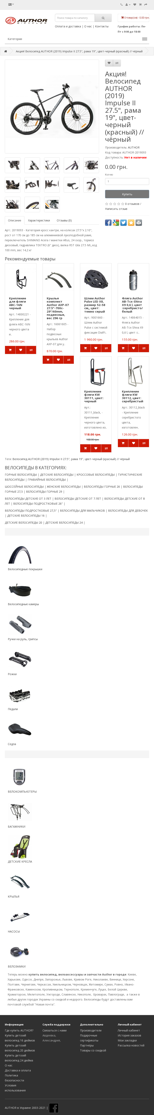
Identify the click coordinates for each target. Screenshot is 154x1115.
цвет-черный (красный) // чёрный (107, 459)
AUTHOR (134, 147)
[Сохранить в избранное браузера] (131, 222)
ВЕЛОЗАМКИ (16, 966)
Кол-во (109, 174)
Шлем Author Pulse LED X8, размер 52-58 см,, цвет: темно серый (94, 304)
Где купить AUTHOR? (19, 1030)
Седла (12, 744)
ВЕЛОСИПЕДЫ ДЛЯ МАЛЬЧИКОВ (82, 510)
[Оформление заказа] (145, 4)
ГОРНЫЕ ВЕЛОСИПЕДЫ (21, 474)
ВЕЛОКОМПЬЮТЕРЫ (22, 791)
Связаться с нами (55, 1030)
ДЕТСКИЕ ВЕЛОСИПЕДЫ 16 (26, 515)
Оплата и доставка (68, 26)
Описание (14, 220)
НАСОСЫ (14, 931)
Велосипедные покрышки (25, 569)
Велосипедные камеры (23, 604)
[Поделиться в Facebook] (108, 222)
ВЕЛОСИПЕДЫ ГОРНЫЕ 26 (102, 486)
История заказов (129, 1035)
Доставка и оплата (18, 1070)
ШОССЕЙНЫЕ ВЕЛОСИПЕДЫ (24, 486)
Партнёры (87, 1045)
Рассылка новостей (131, 1045)
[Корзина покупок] (140, 4)
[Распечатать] (139, 222)
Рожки (12, 674)
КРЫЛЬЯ (13, 896)
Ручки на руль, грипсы (23, 639)
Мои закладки (127, 1040)
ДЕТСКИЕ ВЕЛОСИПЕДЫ (56, 474)
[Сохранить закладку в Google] (116, 222)
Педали (13, 709)
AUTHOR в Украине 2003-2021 (25, 1108)
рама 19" (77, 459)
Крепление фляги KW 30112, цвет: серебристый (132, 396)
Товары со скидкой (93, 1050)
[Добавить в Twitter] (123, 222)
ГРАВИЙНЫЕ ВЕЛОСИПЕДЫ (47, 479)
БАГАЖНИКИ (16, 826)
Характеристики (39, 220)
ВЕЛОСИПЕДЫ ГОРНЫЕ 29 (44, 491)
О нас (88, 26)
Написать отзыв (116, 209)
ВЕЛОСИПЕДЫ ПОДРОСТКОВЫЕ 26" (38, 503)
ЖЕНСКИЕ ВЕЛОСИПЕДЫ (64, 486)
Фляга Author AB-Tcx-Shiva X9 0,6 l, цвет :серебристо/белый (132, 304)
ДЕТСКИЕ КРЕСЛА (20, 861)
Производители (90, 1030)
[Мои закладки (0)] (134, 4)
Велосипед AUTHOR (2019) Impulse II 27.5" (41, 459)
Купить (127, 194)
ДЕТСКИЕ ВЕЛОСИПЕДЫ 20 (23, 522)
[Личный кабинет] (128, 4)
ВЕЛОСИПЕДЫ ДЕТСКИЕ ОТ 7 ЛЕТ (78, 498)
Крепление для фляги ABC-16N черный (17, 303)
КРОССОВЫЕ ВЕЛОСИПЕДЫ (96, 474)
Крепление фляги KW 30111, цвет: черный (93, 396)
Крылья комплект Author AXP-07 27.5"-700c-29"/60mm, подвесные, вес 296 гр (58, 308)
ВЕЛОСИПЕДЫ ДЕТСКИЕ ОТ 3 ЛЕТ (28, 498)
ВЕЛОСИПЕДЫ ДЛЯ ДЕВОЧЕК (128, 510)
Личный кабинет (129, 1030)
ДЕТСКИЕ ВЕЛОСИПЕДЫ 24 (64, 522)
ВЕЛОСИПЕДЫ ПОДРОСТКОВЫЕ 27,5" (31, 510)
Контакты (101, 26)
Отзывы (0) (64, 220)
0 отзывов (132, 204)
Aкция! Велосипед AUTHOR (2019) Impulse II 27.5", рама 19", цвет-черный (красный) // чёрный (79, 51)
